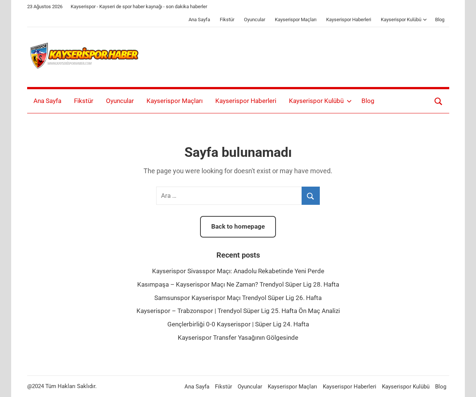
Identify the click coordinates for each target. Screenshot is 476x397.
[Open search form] (438, 101)
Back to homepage (238, 226)
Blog (439, 19)
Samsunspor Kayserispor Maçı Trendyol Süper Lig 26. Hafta (238, 297)
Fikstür (227, 19)
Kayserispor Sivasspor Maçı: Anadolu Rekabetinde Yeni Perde (238, 271)
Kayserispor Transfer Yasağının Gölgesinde (238, 337)
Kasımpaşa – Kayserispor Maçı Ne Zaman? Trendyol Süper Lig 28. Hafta (238, 284)
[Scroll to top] (462, 383)
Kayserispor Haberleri (348, 19)
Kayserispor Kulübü (401, 19)
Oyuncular (254, 19)
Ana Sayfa (199, 19)
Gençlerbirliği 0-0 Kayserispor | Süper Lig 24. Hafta (238, 324)
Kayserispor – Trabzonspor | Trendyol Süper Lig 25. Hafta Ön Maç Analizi (238, 310)
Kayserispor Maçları (295, 19)
